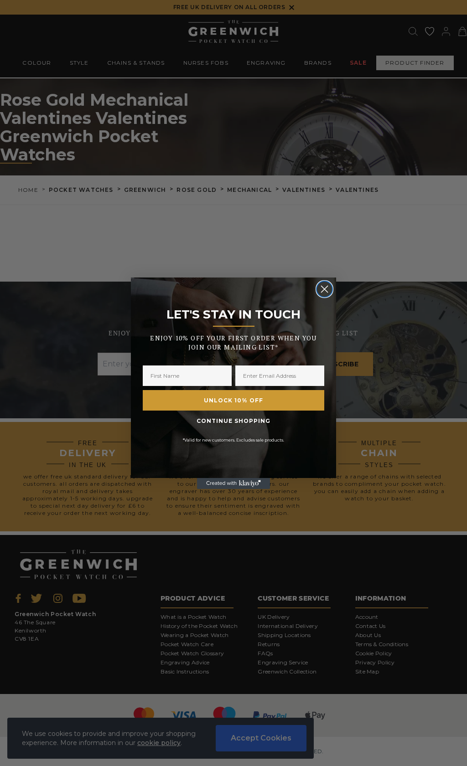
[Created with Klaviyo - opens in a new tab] (233, 483)
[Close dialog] (324, 289)
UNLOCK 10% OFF (233, 400)
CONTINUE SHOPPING (233, 420)
